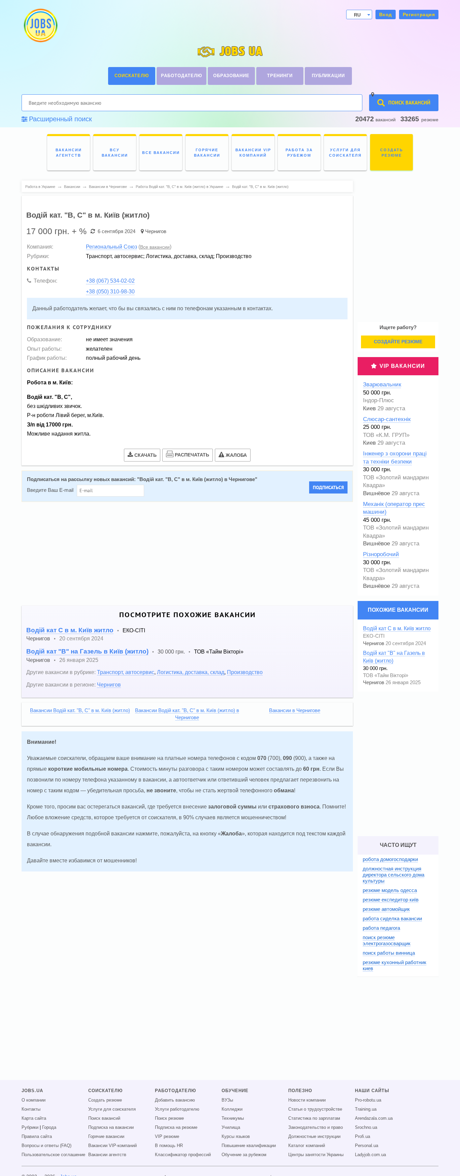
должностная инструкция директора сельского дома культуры (393, 875)
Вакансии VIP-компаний (112, 1145)
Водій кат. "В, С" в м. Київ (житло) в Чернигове (197, 479)
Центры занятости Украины (315, 1154)
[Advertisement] (182, 554)
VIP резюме (167, 1136)
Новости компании (307, 1100)
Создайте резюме (398, 341)
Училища (231, 1127)
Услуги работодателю (177, 1109)
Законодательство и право (315, 1127)
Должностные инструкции (314, 1136)
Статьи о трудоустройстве (315, 1109)
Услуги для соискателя (112, 1109)
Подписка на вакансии (111, 1127)
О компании (33, 1100)
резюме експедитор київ (391, 899)
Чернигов (155, 231)
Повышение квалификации (249, 1145)
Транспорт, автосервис (125, 672)
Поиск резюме (169, 1118)
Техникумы (233, 1118)
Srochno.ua (366, 1127)
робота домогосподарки (390, 859)
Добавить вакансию (175, 1100)
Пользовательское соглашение (53, 1154)
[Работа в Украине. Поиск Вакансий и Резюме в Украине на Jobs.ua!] (40, 25)
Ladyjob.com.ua (370, 1154)
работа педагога (381, 928)
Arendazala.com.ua (374, 1118)
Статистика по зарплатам (314, 1118)
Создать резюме (105, 1100)
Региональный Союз (111, 247)
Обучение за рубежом (244, 1154)
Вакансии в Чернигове (294, 710)
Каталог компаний (306, 1145)
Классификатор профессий (183, 1154)
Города (49, 1127)
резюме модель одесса (390, 890)
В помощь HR (169, 1145)
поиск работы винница (389, 953)
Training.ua (365, 1109)
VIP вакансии (402, 366)
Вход (385, 14)
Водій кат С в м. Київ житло (69, 630)
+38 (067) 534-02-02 (110, 281)
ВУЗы (227, 1100)
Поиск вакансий (104, 1118)
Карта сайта (34, 1118)
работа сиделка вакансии (392, 918)
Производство (245, 672)
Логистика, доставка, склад (190, 672)
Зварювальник (382, 384)
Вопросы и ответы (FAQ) (46, 1145)
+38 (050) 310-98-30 (110, 291)
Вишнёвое (376, 493)
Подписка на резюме (176, 1127)
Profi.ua (362, 1136)
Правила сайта (37, 1136)
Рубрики (30, 1127)
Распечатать (192, 454)
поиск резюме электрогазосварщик (386, 940)
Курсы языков (236, 1136)
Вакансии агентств (107, 1154)
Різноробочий (381, 554)
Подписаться (328, 487)
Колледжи (232, 1109)
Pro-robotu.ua (368, 1100)
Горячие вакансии (106, 1136)
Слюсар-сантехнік (386, 419)
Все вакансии (155, 247)
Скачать (145, 455)
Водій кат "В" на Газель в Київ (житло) (87, 651)
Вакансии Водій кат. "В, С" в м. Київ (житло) (80, 710)
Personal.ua (366, 1145)
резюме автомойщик (386, 909)
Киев (369, 408)
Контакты (31, 1109)
